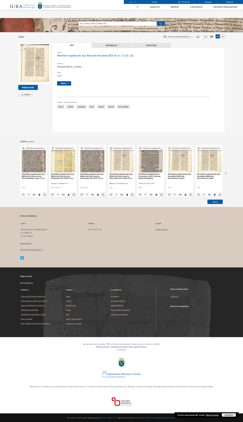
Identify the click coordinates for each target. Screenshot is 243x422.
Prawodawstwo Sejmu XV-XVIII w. (34, 301)
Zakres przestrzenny (74, 319)
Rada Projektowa (117, 305)
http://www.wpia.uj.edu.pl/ (30, 249)
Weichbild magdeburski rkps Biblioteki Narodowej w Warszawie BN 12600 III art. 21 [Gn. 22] (121, 176)
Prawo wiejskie (26, 319)
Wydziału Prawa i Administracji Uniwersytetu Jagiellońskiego (121, 347)
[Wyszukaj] (161, 23)
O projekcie (196, 7)
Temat (68, 310)
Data (67, 314)
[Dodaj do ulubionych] (205, 36)
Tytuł (68, 296)
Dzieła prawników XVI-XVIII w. (33, 305)
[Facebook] (22, 258)
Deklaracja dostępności (119, 314)
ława (92, 106)
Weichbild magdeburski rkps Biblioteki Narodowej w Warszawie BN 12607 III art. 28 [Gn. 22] (92, 176)
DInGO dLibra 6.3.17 (109, 418)
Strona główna (26, 283)
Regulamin (115, 296)
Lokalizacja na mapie (74, 323)
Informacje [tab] (111, 45)
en (134, 2)
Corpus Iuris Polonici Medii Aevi (33, 296)
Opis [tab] (72, 45)
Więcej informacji (212, 415)
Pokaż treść (28, 87)
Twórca (69, 301)
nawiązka (81, 106)
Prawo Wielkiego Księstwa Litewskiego (35, 323)
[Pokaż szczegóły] (44, 194)
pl (218, 36)
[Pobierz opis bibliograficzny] (34, 194)
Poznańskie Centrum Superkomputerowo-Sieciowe (155, 418)
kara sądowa (123, 106)
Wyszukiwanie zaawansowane (146, 28)
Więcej (215, 202)
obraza (101, 106)
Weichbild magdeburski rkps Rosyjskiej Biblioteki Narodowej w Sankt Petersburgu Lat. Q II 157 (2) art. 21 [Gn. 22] (209, 176)
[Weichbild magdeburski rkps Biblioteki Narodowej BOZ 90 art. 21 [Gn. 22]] (34, 63)
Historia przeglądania (225, 7)
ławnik (111, 106)
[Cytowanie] (211, 36)
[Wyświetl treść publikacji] (39, 194)
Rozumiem (229, 415)
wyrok (60, 106)
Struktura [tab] (151, 45)
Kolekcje (155, 7)
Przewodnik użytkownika (120, 310)
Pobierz (27, 94)
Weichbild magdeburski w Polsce (33, 314)
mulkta (70, 106)
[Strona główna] (137, 7)
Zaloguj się (174, 297)
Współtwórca (71, 305)
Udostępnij (207, 2)
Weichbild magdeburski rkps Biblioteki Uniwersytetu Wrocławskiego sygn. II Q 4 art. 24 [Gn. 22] (33, 176)
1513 (59, 75)
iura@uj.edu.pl (161, 229)
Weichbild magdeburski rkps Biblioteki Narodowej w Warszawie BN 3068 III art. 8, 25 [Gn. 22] (62, 176)
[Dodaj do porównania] (198, 36)
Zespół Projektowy (118, 301)
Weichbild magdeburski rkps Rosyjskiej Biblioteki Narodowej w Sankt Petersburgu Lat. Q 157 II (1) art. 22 (180, 176)
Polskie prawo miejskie (29, 310)
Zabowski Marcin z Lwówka (69, 66)
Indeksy (175, 7)
